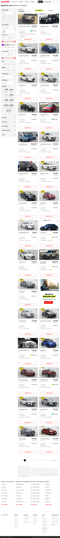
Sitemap (34, 524)
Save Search (39, 10)
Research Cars (16, 526)
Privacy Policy (44, 519)
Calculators (34, 517)
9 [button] (43, 460)
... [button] (48, 460)
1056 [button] (51, 460)
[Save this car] (36, 15)
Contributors (35, 519)
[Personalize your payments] (36, 27)
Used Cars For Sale (54, 517)
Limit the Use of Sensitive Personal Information (45, 528)
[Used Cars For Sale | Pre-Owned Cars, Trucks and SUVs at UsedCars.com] (5, 2)
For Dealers (32, 1)
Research (26, 1)
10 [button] (46, 460)
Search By (15, 517)
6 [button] (36, 460)
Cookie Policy (44, 531)
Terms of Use (44, 517)
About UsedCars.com (27, 517)
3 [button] (29, 460)
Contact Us (25, 519)
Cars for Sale (14, 1)
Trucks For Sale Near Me (55, 519)
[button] (56, 461)
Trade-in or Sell (16, 519)
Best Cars (15, 524)
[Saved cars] (54, 2)
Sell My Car (21, 1)
